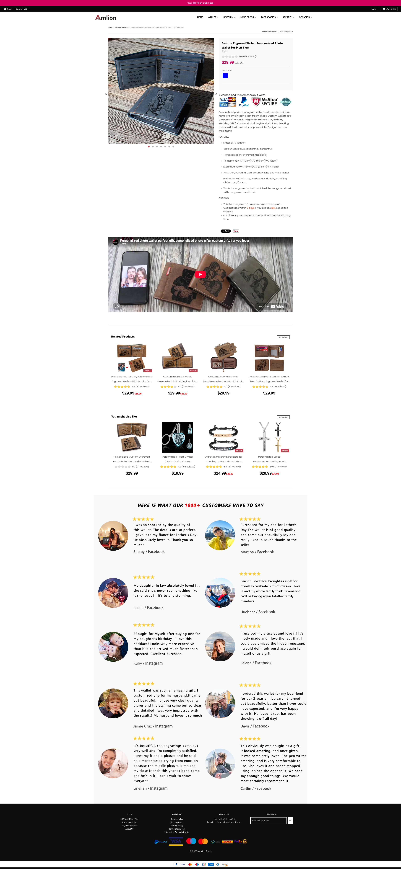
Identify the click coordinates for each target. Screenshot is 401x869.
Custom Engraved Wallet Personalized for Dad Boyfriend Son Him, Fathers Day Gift (177, 381)
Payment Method (129, 825)
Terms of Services (177, 828)
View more (283, 337)
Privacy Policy (177, 825)
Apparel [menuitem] (287, 17)
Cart (391, 9)
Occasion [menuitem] (304, 17)
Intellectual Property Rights (177, 832)
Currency (19, 9)
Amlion (225, 51)
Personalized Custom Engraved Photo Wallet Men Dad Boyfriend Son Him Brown (131, 461)
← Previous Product (269, 31)
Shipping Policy (176, 822)
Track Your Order (129, 822)
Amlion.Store (204, 851)
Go (290, 820)
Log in (374, 9)
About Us (129, 828)
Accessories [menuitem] (268, 17)
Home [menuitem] (200, 17)
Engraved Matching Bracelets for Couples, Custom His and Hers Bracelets (223, 461)
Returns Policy (176, 818)
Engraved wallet (122, 27)
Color (227, 70)
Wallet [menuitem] (212, 17)
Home (110, 27)
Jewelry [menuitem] (228, 17)
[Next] (216, 93)
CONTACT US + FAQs (129, 818)
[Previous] (106, 93)
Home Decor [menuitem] (247, 17)
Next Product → (286, 31)
